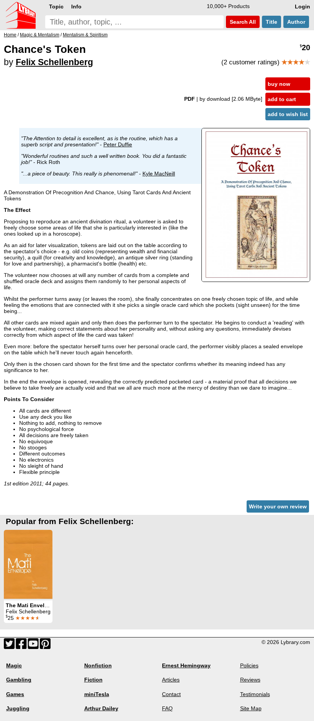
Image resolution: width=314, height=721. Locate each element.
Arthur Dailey (101, 708)
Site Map (251, 708)
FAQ (167, 708)
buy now (279, 84)
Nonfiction (98, 665)
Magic (14, 665)
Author (296, 22)
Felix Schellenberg (54, 62)
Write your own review (278, 506)
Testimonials (255, 694)
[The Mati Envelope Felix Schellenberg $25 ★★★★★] (28, 564)
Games (15, 694)
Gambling (18, 680)
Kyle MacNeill (158, 173)
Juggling (17, 708)
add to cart (282, 99)
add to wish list (288, 114)
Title (271, 22)
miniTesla (96, 694)
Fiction (93, 680)
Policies (249, 665)
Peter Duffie (117, 144)
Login (302, 6)
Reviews (250, 680)
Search (242, 22)
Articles (171, 680)
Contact (171, 694)
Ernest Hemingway (186, 665)
